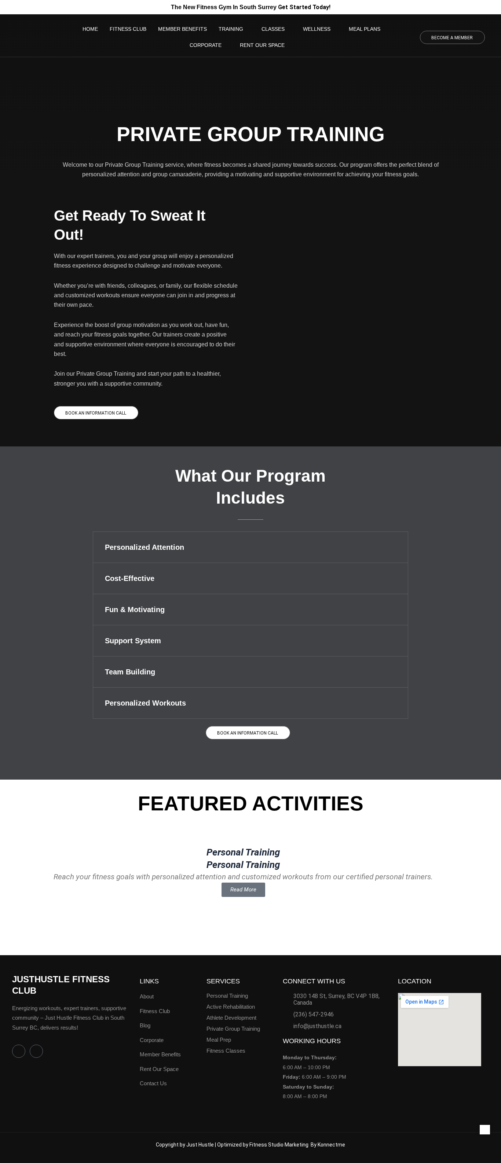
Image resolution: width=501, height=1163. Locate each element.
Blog (145, 1025)
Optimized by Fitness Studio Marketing (264, 1145)
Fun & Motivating (135, 610)
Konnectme (331, 1145)
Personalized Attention (144, 547)
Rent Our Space (159, 1069)
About (147, 996)
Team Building (130, 672)
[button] (250, 547)
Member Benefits (160, 1054)
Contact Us (153, 1083)
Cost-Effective (129, 578)
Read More (243, 889)
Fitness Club (155, 1011)
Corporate (152, 1040)
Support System (133, 641)
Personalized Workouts (145, 703)
